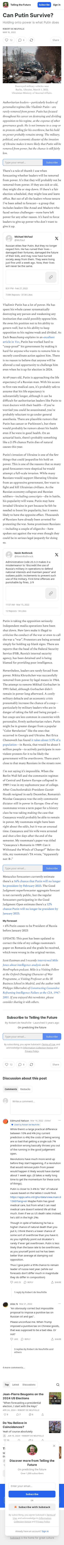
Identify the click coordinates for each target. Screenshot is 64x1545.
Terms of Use (48, 1044)
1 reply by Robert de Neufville (30, 1292)
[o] (55, 1398)
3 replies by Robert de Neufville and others (33, 1351)
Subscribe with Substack (34, 1507)
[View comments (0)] (19, 1440)
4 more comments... (14, 1367)
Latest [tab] (15, 1384)
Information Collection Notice (38, 1047)
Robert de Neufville (13, 29)
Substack (15, 1537)
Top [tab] (7, 1384)
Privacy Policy (43, 1521)
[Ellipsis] (59, 1120)
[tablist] (17, 1089)
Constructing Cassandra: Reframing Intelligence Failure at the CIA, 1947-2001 (32, 992)
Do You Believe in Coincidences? (15, 1425)
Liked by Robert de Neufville (26, 1124)
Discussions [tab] (29, 1384)
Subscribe (44, 4)
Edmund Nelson (19, 1120)
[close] (54, 1446)
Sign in (57, 4)
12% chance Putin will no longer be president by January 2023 (30, 909)
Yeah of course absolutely (18, 1431)
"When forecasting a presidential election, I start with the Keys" (22, 1404)
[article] (32, 1404)
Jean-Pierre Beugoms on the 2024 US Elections (23, 1396)
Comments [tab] (11, 1089)
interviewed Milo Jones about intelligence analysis (30, 962)
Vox (17, 342)
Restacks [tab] (25, 1089)
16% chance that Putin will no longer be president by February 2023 (32, 883)
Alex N (14, 1304)
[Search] (57, 1384)
